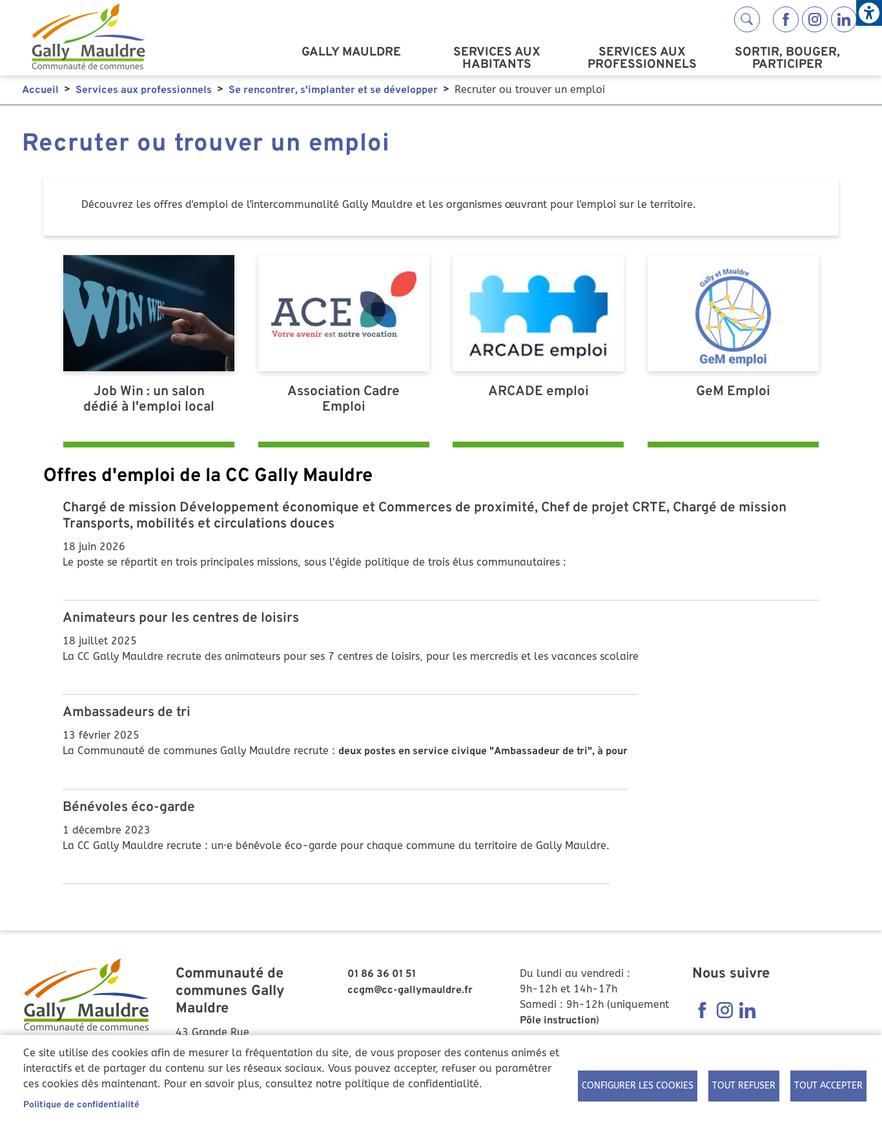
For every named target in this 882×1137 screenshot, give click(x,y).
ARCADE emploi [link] (538, 392)
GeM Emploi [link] (733, 392)
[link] (869, 13)
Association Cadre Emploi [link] (343, 400)
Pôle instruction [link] (558, 1020)
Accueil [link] (40, 90)
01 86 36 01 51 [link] (381, 974)
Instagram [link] (815, 19)
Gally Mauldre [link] (351, 52)
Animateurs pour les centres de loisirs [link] (181, 618)
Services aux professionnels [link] (642, 58)
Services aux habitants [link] (496, 58)
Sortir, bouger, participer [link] (787, 58)
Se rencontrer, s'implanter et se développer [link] (333, 90)
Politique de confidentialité (81, 1105)
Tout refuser (743, 1085)
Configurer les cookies (637, 1085)
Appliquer (747, 19)
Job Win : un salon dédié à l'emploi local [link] (148, 400)
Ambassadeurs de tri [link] (126, 712)
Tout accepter (828, 1085)
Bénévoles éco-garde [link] (129, 807)
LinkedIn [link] (844, 19)
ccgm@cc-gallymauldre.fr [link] (410, 990)
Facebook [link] (786, 19)
